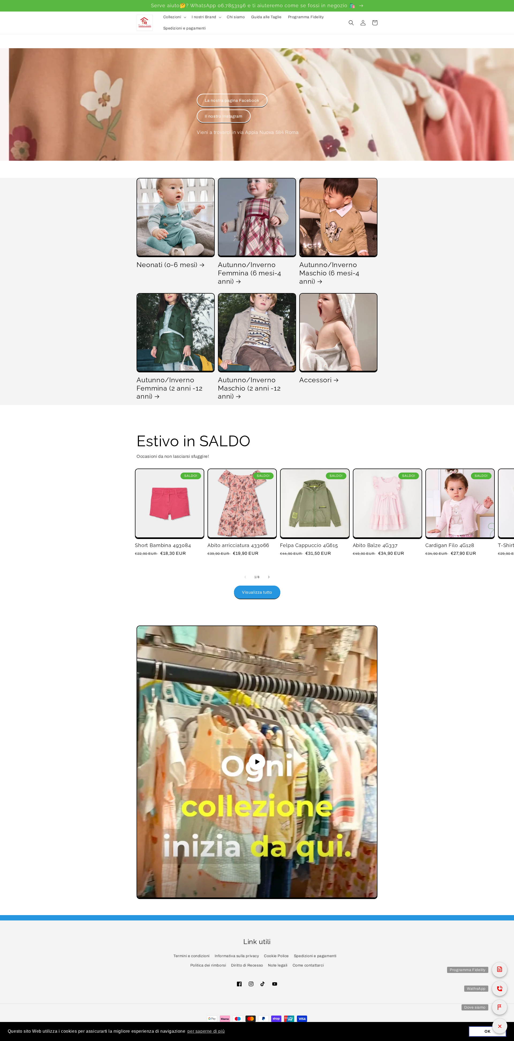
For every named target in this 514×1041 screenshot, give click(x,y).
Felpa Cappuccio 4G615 (309, 545)
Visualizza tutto (257, 592)
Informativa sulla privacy (237, 956)
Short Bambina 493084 (163, 545)
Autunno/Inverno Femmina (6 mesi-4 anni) (249, 273)
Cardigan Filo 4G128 (449, 545)
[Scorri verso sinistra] (245, 577)
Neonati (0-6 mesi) (167, 265)
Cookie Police (276, 956)
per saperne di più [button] (206, 1031)
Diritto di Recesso (247, 965)
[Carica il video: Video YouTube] (257, 761)
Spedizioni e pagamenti (315, 956)
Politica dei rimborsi (208, 965)
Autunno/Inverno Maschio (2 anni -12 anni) (249, 388)
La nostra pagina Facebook (232, 100)
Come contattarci (308, 965)
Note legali (278, 965)
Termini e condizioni (191, 956)
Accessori (315, 380)
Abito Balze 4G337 (375, 545)
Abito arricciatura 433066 (238, 545)
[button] (174, 17)
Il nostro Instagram (224, 116)
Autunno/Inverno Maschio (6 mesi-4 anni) (329, 273)
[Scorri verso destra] (269, 577)
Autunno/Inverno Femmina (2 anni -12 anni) (170, 388)
